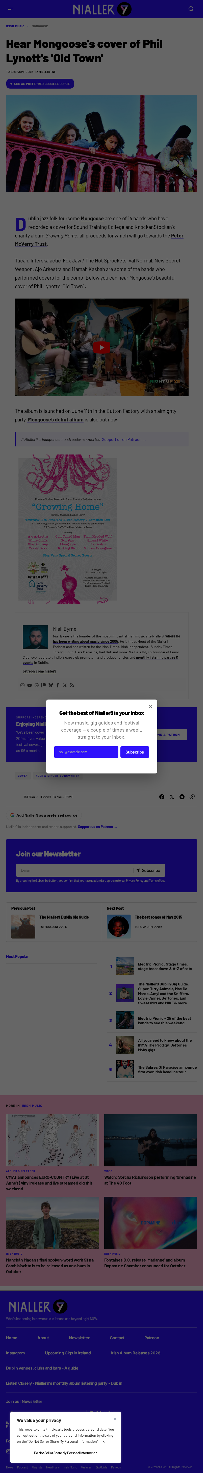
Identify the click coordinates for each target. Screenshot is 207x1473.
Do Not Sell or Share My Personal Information (65, 1453)
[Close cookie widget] (115, 1419)
